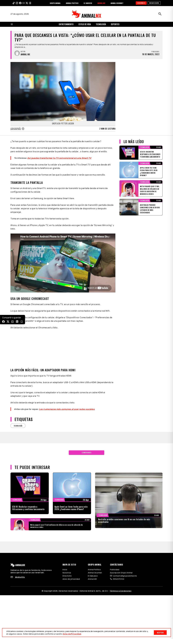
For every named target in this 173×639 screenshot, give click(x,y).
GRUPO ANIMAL (55, 3)
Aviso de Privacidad (72, 634)
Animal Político (94, 569)
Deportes (115, 24)
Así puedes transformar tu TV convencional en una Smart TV (59, 158)
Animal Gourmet (95, 572)
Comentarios (86, 452)
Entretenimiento (66, 24)
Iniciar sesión (154, 3)
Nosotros (67, 572)
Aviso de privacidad (71, 579)
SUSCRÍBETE (141, 3)
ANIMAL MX (101, 3)
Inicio (65, 569)
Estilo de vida (85, 24)
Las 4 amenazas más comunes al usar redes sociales (67, 409)
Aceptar (160, 632)
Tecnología (101, 24)
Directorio (67, 576)
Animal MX (92, 579)
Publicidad (114, 569)
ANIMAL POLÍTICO (72, 3)
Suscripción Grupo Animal (121, 572)
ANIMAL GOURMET (117, 3)
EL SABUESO (88, 3)
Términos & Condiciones (120, 591)
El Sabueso (93, 576)
